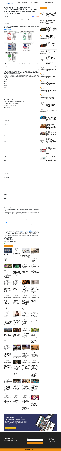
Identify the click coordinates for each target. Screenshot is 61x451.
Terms (50, 438)
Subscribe (35, 443)
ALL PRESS (30, 2)
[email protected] (9, 222)
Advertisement (52, 441)
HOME (19, 2)
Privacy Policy (51, 439)
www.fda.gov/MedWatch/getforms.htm (27, 231)
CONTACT (36, 2)
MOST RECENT (24, 2)
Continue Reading (7, 29)
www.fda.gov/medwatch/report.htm (28, 230)
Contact (50, 442)
